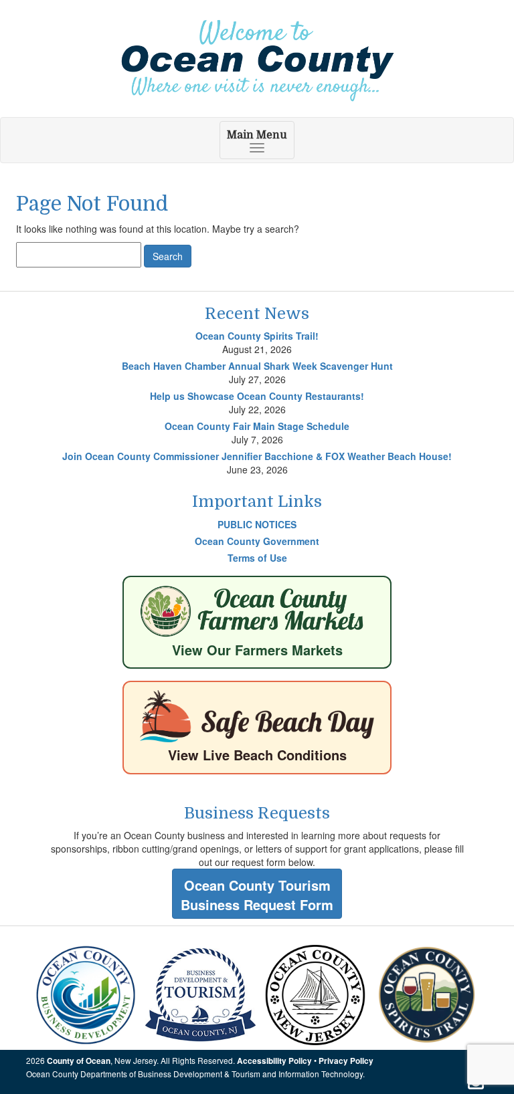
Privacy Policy (346, 1061)
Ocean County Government (257, 541)
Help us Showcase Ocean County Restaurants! (257, 396)
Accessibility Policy (274, 1061)
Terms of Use (257, 557)
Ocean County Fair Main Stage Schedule (257, 426)
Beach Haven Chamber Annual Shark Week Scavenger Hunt (257, 365)
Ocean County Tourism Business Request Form (257, 894)
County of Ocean (78, 1061)
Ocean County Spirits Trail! (257, 335)
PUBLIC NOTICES (257, 524)
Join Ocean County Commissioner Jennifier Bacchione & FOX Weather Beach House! (257, 456)
